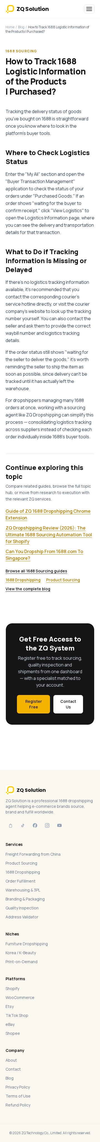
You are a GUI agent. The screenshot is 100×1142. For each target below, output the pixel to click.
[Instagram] (47, 825)
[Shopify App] (11, 825)
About (11, 1060)
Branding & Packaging (25, 899)
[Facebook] (35, 825)
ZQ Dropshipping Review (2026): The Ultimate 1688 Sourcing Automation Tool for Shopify (49, 534)
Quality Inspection (22, 908)
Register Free (33, 704)
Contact (13, 1069)
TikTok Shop (17, 1015)
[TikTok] (23, 825)
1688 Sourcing (21, 51)
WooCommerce (20, 997)
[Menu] (89, 8)
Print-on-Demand (22, 961)
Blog (21, 27)
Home (10, 27)
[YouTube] (59, 825)
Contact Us (68, 704)
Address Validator (22, 916)
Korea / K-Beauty (21, 952)
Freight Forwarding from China (33, 854)
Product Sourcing (63, 579)
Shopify (12, 988)
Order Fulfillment (21, 881)
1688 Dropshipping (23, 579)
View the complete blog (28, 588)
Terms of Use (18, 1096)
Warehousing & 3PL (23, 890)
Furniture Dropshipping (27, 943)
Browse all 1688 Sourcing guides (36, 571)
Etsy (10, 1006)
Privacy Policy (18, 1087)
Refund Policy (18, 1105)
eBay (10, 1024)
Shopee (13, 1033)
